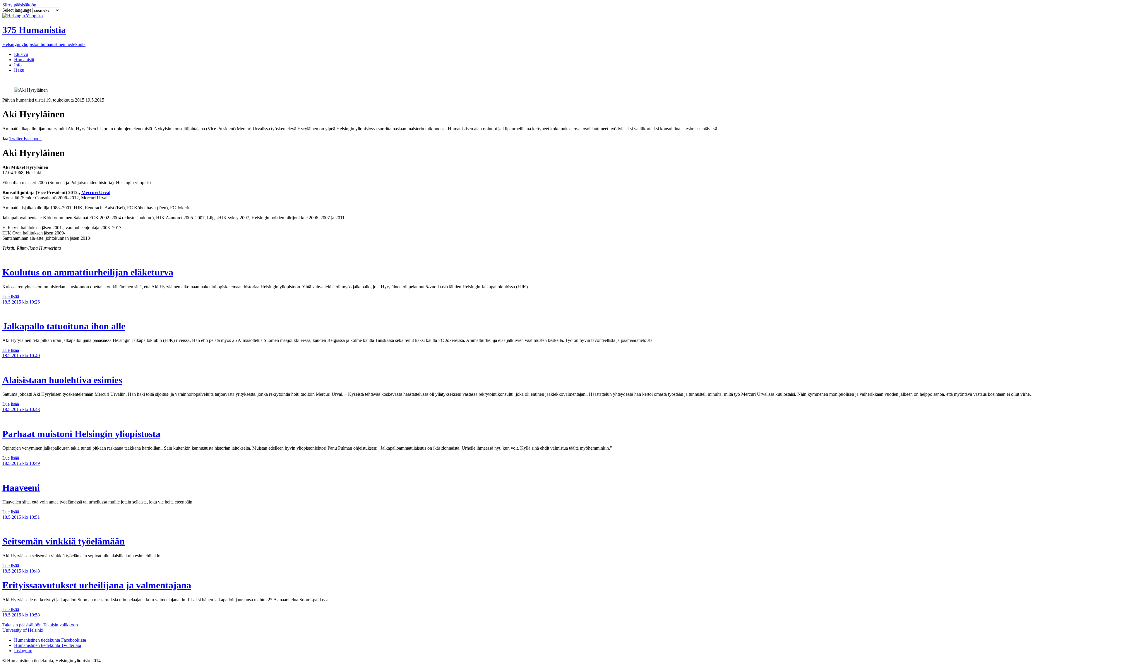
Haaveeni (21, 487)
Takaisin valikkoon (60, 624)
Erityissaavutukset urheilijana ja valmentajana (96, 585)
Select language (17, 10)
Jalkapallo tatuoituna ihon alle (63, 326)
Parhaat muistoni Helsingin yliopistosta (81, 434)
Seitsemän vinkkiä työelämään (63, 541)
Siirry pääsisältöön (19, 4)
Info (18, 64)
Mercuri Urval (95, 192)
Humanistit (24, 59)
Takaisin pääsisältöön (22, 624)
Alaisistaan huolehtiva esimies (62, 380)
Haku (19, 70)
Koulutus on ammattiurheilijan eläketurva (87, 272)
